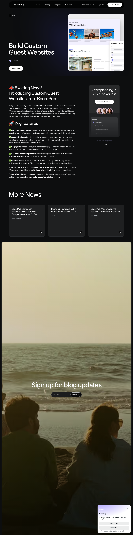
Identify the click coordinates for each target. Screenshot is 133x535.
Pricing (47, 5)
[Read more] (16, 68)
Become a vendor (88, 5)
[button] (38, 5)
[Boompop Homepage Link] (19, 4)
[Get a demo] (115, 5)
